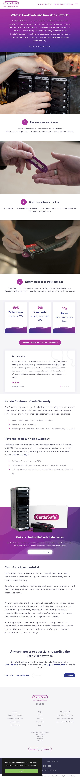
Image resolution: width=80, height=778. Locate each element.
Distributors (40, 722)
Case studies (15, 722)
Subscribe (69, 675)
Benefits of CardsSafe (15, 718)
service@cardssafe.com (53, 664)
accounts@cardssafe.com (65, 722)
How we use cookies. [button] (28, 765)
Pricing (40, 715)
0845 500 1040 (11, 664)
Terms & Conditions (52, 761)
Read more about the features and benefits (40, 342)
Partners (40, 725)
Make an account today (40, 552)
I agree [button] (21, 771)
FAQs (40, 712)
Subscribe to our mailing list (17, 675)
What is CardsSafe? (15, 715)
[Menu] (76, 4)
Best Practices (15, 725)
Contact (40, 718)
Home (31, 46)
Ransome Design (69, 776)
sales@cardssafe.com (65, 715)
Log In (35, 749)
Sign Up (46, 749)
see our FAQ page (20, 454)
